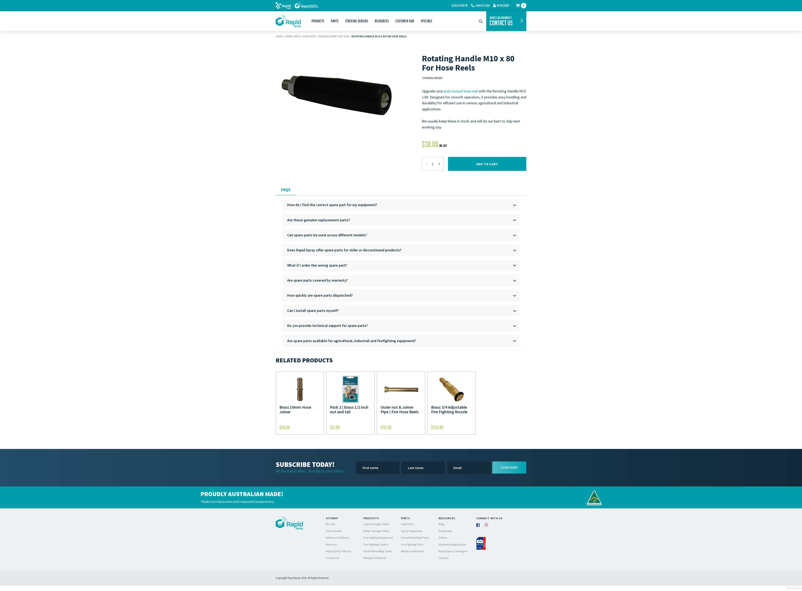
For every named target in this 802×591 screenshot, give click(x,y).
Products (318, 21)
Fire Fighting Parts (412, 544)
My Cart (330, 524)
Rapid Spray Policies (338, 551)
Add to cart (487, 164)
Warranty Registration (452, 544)
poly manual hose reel (461, 91)
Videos (443, 537)
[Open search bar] (481, 21)
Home (279, 36)
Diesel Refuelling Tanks (377, 551)
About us (331, 544)
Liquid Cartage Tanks (376, 524)
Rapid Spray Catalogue (453, 551)
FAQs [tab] (286, 189)
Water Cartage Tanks (376, 531)
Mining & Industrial (374, 558)
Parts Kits (309, 36)
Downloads (445, 531)
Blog (441, 524)
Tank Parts (407, 524)
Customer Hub (405, 21)
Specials (426, 21)
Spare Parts (292, 36)
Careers (444, 558)
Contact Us (332, 558)
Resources (382, 21)
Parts (335, 21)
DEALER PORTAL (460, 5)
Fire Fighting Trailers (376, 544)
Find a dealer (334, 531)
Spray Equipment (411, 531)
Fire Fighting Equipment (378, 537)
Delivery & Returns (337, 537)
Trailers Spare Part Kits (333, 36)
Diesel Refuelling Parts (415, 537)
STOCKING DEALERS (356, 21)
